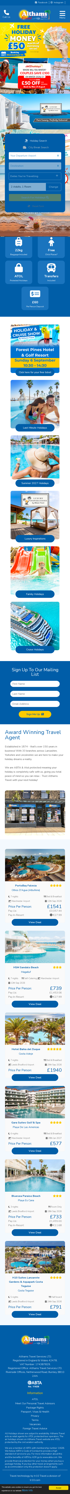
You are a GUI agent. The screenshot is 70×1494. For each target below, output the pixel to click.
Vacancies (35, 1424)
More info (27, 1490)
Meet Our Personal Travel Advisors (35, 1403)
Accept (58, 1488)
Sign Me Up (33, 714)
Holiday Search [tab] (38, 141)
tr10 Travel (40, 1476)
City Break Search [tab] (38, 147)
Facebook (42, 2)
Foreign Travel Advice (35, 1428)
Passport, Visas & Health (35, 1411)
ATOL (35, 1399)
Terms (35, 1420)
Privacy (35, 1416)
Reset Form (38, 206)
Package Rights (35, 1407)
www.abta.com (50, 1457)
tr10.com (35, 1480)
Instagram (58, 2)
